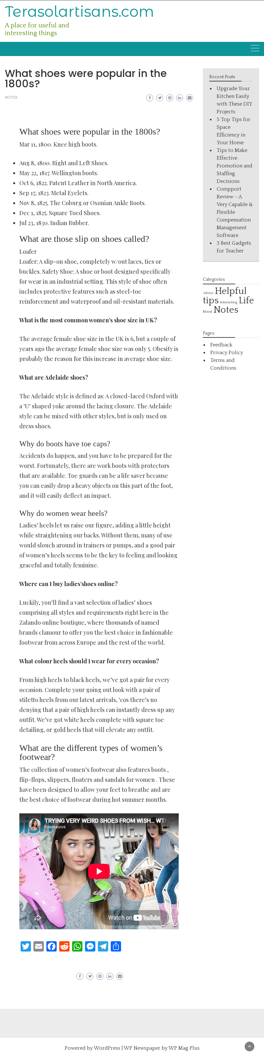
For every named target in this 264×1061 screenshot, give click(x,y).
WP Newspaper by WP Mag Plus (162, 1048)
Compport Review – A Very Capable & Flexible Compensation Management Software (235, 212)
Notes (11, 97)
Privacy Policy (226, 352)
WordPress (107, 1048)
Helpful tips (225, 296)
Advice (208, 293)
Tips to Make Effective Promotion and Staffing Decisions (234, 165)
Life (246, 300)
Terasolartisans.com (79, 11)
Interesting (228, 302)
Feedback (221, 345)
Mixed (207, 312)
